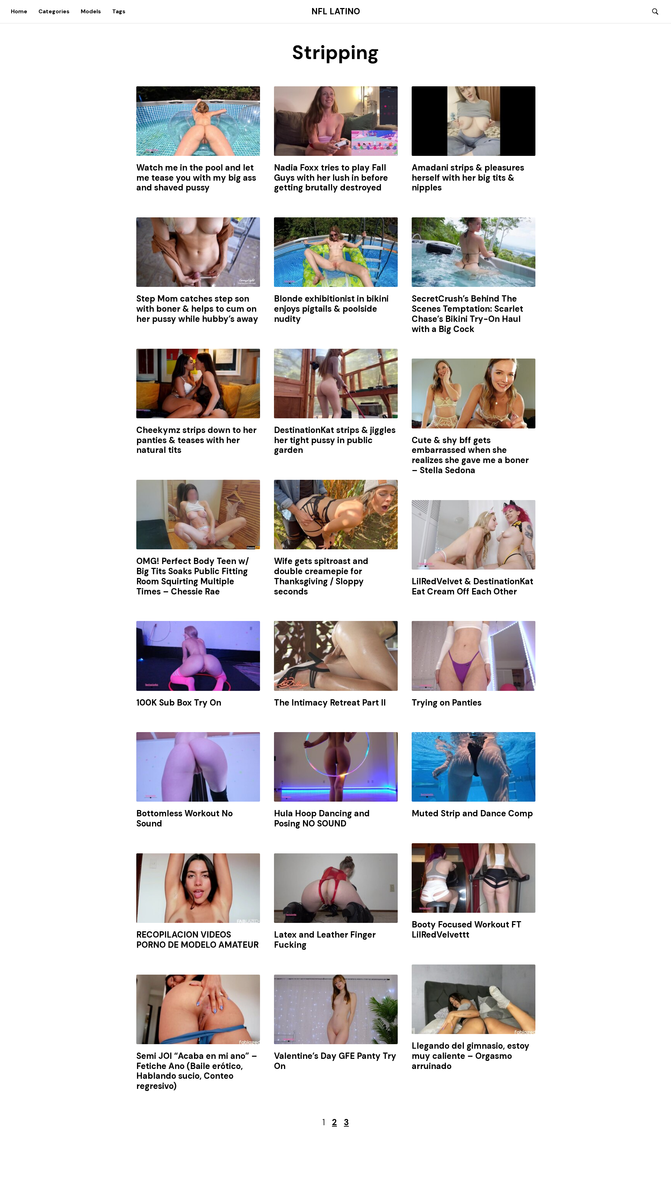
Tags (118, 11)
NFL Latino (335, 11)
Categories (54, 11)
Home (19, 11)
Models (91, 11)
